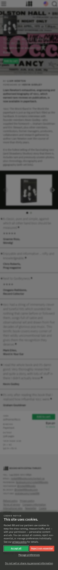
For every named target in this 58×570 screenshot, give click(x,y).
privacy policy (19, 542)
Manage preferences (29, 555)
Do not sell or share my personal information (29, 563)
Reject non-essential (42, 548)
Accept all (16, 548)
